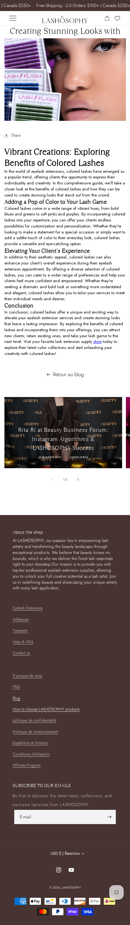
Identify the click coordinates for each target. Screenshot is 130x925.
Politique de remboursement (35, 732)
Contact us (21, 653)
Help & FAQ (23, 642)
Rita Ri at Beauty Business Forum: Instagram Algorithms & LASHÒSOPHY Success (63, 439)
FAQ (16, 687)
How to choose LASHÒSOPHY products (46, 709)
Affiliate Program (26, 765)
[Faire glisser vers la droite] (78, 480)
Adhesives (21, 619)
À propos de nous (27, 676)
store (97, 341)
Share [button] (16, 135)
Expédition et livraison (30, 743)
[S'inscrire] (109, 817)
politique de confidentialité (34, 720)
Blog (16, 698)
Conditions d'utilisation (31, 754)
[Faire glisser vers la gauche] (52, 480)
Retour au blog (68, 374)
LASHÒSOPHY (71, 887)
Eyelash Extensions (28, 608)
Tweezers (20, 630)
